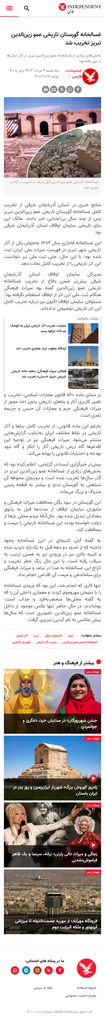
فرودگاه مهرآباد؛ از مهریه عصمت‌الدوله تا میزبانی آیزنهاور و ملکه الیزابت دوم (56, 924)
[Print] (45, 89)
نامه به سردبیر (43, 988)
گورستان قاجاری (21, 642)
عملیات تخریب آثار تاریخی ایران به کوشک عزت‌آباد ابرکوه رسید (38, 328)
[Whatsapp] (70, 89)
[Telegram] (26, 970)
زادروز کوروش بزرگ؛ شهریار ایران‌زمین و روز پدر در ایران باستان (55, 790)
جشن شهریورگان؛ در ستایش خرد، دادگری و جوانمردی (60, 724)
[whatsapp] (15, 970)
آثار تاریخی (22, 635)
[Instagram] (37, 970)
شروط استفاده (86, 988)
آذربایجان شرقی (53, 635)
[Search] (26, 8)
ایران (70, 635)
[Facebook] (78, 89)
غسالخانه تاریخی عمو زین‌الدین (80, 642)
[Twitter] (61, 89)
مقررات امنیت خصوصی (80, 996)
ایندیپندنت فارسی (73, 73)
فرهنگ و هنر (65, 663)
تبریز (36, 635)
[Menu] (9, 8)
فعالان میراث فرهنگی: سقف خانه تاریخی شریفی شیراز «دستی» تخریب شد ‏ (38, 374)
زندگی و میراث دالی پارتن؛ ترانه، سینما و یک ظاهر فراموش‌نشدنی (54, 857)
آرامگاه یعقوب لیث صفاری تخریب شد (41, 348)
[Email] (53, 89)
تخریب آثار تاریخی (46, 642)
